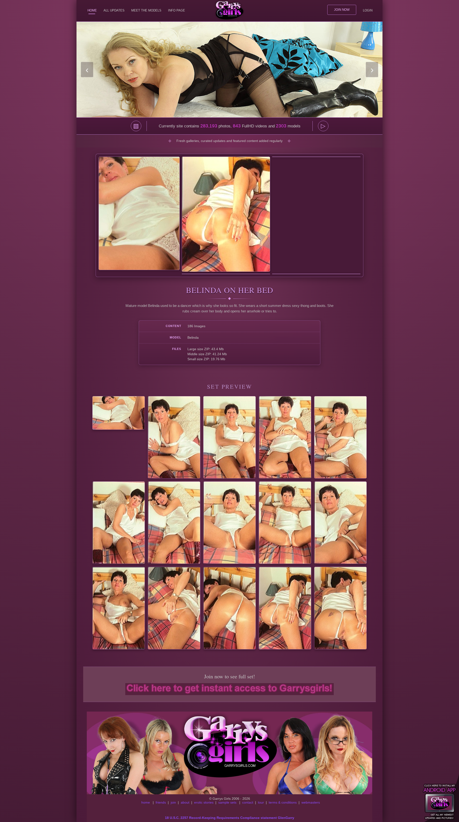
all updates (114, 10)
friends (161, 802)
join (173, 802)
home (145, 802)
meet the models (146, 10)
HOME (92, 10)
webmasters (310, 802)
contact (247, 802)
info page (176, 10)
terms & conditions (283, 802)
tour (261, 802)
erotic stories (203, 802)
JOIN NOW (342, 9)
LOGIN (367, 10)
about (185, 802)
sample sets (227, 802)
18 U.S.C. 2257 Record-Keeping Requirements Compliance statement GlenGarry (229, 818)
